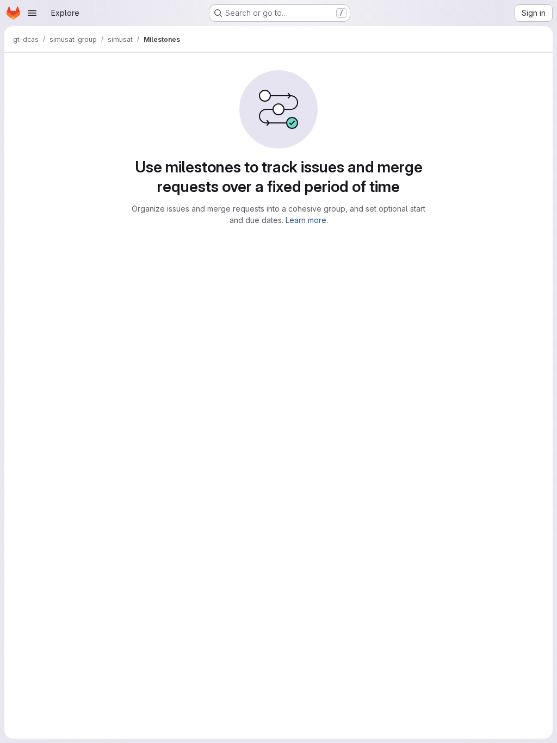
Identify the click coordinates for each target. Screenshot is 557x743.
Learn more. (307, 220)
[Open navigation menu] (32, 13)
